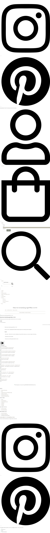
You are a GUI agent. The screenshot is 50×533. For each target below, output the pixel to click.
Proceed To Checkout (28, 312)
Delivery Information (6, 301)
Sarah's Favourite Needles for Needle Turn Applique (7, 355)
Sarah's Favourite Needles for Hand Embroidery (6, 348)
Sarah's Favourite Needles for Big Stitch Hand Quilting (7, 352)
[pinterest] (25, 106)
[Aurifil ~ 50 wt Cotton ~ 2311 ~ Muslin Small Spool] (7, 372)
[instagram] (25, 55)
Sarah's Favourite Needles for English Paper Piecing (7, 362)
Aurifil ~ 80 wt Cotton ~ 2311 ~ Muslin (5, 376)
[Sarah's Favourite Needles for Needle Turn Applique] (7, 354)
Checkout (8, 230)
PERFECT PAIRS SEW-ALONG (5, 294)
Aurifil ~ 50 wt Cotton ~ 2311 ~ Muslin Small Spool (7, 373)
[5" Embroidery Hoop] (3, 368)
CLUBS (2, 295)
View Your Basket (21, 312)
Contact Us (4, 300)
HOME (2, 290)
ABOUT (2, 297)
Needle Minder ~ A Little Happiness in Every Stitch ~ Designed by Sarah (9, 366)
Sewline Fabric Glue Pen (3, 380)
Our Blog (4, 302)
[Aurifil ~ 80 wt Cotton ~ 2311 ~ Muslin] (5, 375)
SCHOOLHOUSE (3, 293)
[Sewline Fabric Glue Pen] (3, 379)
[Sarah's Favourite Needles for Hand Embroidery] (7, 347)
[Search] (12, 284)
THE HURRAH (3, 296)
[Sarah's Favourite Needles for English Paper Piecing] (7, 361)
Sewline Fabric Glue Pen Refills (4, 359)
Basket (5, 230)
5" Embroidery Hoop (3, 369)
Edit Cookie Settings (20, 527)
